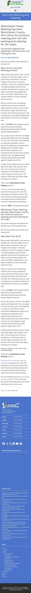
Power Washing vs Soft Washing (11, 557)
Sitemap (11, 590)
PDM (20, 590)
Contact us (5, 189)
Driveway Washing (8, 560)
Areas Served (5, 571)
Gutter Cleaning (8, 570)
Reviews (4, 573)
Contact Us (4, 576)
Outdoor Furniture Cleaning (10, 566)
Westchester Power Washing (14, 587)
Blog (5, 550)
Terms (18, 588)
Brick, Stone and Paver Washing (11, 563)
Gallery (3, 575)
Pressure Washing (8, 553)
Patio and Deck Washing (10, 565)
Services (4, 552)
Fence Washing (7, 568)
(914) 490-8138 (15, 7)
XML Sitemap (24, 588)
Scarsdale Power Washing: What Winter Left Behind (14, 522)
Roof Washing (7, 558)
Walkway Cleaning (8, 561)
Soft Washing (7, 555)
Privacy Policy (11, 588)
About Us (4, 548)
